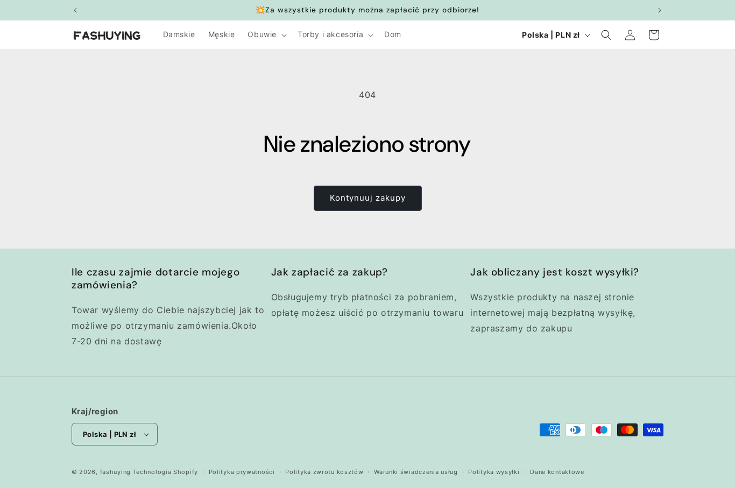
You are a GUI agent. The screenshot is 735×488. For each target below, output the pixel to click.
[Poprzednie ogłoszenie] (75, 10)
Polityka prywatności (242, 472)
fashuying (115, 472)
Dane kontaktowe (557, 472)
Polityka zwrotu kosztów (324, 472)
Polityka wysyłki (493, 472)
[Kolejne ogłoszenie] (660, 10)
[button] (266, 34)
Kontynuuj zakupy (368, 198)
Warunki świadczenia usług (416, 472)
